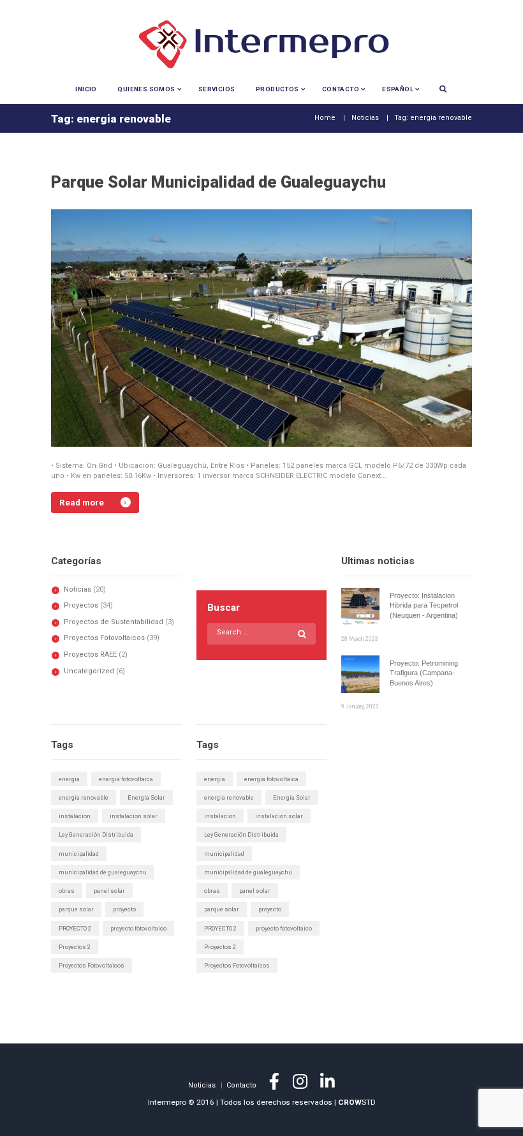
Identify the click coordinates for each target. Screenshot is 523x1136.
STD (357, 1102)
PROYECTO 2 (75, 928)
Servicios (216, 89)
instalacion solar (134, 815)
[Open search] (443, 89)
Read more (81, 502)
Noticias (365, 118)
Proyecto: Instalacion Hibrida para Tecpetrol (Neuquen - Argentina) (424, 605)
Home (324, 118)
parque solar (76, 909)
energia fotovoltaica (126, 778)
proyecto (124, 909)
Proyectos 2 (75, 946)
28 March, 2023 (359, 639)
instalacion (75, 815)
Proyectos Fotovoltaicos (104, 638)
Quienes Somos (146, 89)
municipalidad (79, 853)
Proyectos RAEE (90, 654)
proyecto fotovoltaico (138, 928)
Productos (277, 89)
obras (67, 890)
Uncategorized (89, 671)
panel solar (109, 890)
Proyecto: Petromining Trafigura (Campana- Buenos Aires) (424, 673)
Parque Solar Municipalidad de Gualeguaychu (218, 181)
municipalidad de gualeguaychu (103, 872)
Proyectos (81, 605)
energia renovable (83, 797)
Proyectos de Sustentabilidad (113, 622)
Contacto (340, 89)
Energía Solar (146, 797)
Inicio (85, 89)
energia (69, 778)
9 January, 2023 (360, 706)
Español (397, 89)
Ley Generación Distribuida (96, 834)
